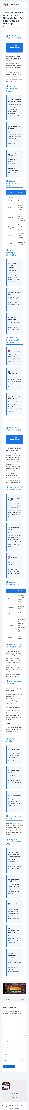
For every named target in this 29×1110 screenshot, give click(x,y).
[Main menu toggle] (24, 4)
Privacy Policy (14, 1093)
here (11, 660)
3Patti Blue (14, 5)
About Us (14, 1097)
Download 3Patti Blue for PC (14, 47)
